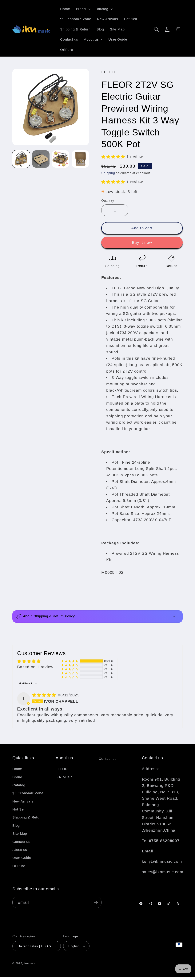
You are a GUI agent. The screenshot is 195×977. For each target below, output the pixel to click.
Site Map (19, 833)
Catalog (18, 785)
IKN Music (64, 777)
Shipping (108, 173)
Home (17, 769)
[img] (44, 695)
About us (19, 850)
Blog (16, 825)
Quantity (107, 200)
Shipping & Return (27, 817)
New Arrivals (22, 801)
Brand (17, 777)
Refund (171, 266)
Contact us (21, 842)
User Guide (21, 858)
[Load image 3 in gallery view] (60, 159)
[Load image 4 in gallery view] (80, 159)
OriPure (18, 866)
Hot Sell (19, 809)
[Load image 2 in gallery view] (41, 159)
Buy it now (142, 242)
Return (141, 266)
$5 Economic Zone (27, 793)
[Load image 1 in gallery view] (21, 159)
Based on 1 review (35, 667)
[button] (83, 9)
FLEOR (62, 769)
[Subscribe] (95, 902)
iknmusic (30, 963)
